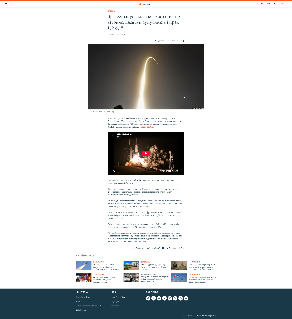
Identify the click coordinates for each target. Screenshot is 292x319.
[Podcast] (180, 298)
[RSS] (175, 298)
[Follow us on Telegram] (164, 298)
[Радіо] (282, 3)
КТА (268, 4)
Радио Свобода (147, 127)
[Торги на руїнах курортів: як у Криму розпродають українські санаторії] (131, 265)
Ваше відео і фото (83, 297)
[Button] (159, 40)
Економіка (145, 262)
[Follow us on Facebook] (148, 298)
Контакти (115, 306)
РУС (262, 4)
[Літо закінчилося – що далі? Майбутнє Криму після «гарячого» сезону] (83, 277)
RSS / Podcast (81, 310)
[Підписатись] (186, 298)
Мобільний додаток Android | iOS (89, 306)
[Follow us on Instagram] (170, 298)
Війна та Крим (98, 262)
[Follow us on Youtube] (159, 298)
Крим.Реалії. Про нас (119, 297)
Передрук (115, 302)
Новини (111, 11)
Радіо (78, 302)
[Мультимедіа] (275, 3)
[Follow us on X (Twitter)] (153, 298)
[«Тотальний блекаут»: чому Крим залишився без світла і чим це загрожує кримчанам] (179, 277)
